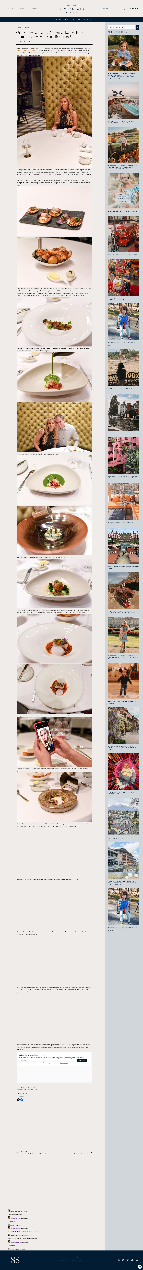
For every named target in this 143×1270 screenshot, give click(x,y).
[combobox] (111, 8)
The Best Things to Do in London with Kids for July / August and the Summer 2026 (123, 657)
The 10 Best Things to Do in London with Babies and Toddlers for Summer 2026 (122, 344)
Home (8, 8)
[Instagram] (128, 9)
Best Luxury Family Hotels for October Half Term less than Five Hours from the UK (123, 478)
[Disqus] (52, 1186)
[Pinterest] (135, 9)
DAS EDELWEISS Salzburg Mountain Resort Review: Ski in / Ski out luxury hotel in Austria (122, 883)
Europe (19, 28)
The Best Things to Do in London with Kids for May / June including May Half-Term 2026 (123, 929)
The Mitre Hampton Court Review (121, 433)
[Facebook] (133, 9)
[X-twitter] (130, 9)
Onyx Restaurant (67, 53)
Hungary (26, 28)
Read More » (111, 80)
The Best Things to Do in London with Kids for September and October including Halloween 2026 (122, 167)
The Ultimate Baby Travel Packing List (122, 211)
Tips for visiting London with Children (123, 254)
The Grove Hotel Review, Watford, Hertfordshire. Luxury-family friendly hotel (123, 748)
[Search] (124, 8)
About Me (15, 8)
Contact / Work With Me (28, 8)
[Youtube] (138, 9)
